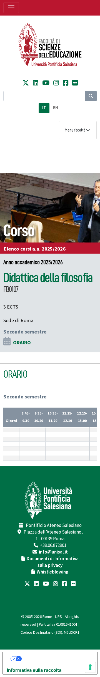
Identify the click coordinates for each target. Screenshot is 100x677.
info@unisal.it (53, 552)
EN (55, 108)
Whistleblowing (53, 572)
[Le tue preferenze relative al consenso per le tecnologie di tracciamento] (90, 667)
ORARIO (22, 342)
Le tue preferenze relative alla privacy (55, 659)
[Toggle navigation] (11, 7)
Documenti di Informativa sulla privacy (53, 562)
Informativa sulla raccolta (34, 670)
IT (44, 108)
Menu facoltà (75, 130)
